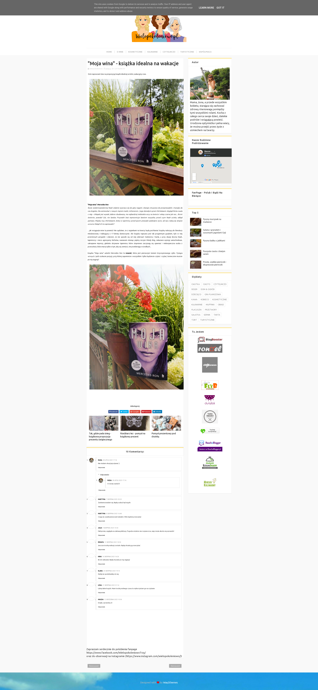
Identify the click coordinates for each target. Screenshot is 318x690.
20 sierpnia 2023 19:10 (111, 571)
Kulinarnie (152, 52)
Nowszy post (94, 666)
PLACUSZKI (196, 310)
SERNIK (207, 315)
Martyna (101, 499)
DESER (194, 289)
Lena (100, 585)
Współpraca (205, 52)
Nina (100, 556)
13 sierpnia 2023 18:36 (112, 542)
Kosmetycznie (135, 52)
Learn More (206, 7)
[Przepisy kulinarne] (209, 486)
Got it (220, 7)
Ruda (100, 460)
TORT (194, 320)
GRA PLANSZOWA (213, 294)
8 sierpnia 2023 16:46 (114, 513)
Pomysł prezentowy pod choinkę (164, 435)
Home (109, 52)
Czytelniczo (169, 52)
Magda (100, 599)
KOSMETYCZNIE (219, 299)
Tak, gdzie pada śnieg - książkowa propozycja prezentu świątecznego (100, 436)
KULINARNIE (196, 304)
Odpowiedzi (104, 475)
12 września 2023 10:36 (113, 599)
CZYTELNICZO (119, 68)
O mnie (120, 52)
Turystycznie (187, 52)
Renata (101, 542)
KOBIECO (205, 299)
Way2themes (170, 682)
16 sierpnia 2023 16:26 (110, 556)
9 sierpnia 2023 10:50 (110, 528)
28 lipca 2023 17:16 (110, 460)
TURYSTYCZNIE (207, 320)
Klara (100, 571)
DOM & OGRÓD (208, 289)
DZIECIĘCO (196, 294)
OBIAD (221, 304)
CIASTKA (195, 284)
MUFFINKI (210, 304)
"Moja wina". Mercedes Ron (98, 205)
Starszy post (175, 666)
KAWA (194, 299)
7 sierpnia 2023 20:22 (114, 499)
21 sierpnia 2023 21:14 (110, 585)
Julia (100, 528)
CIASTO (206, 284)
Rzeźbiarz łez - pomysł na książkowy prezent (132, 435)
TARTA (217, 315)
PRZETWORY (211, 310)
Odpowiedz (101, 467)
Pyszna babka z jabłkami (214, 240)
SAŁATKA (195, 315)
